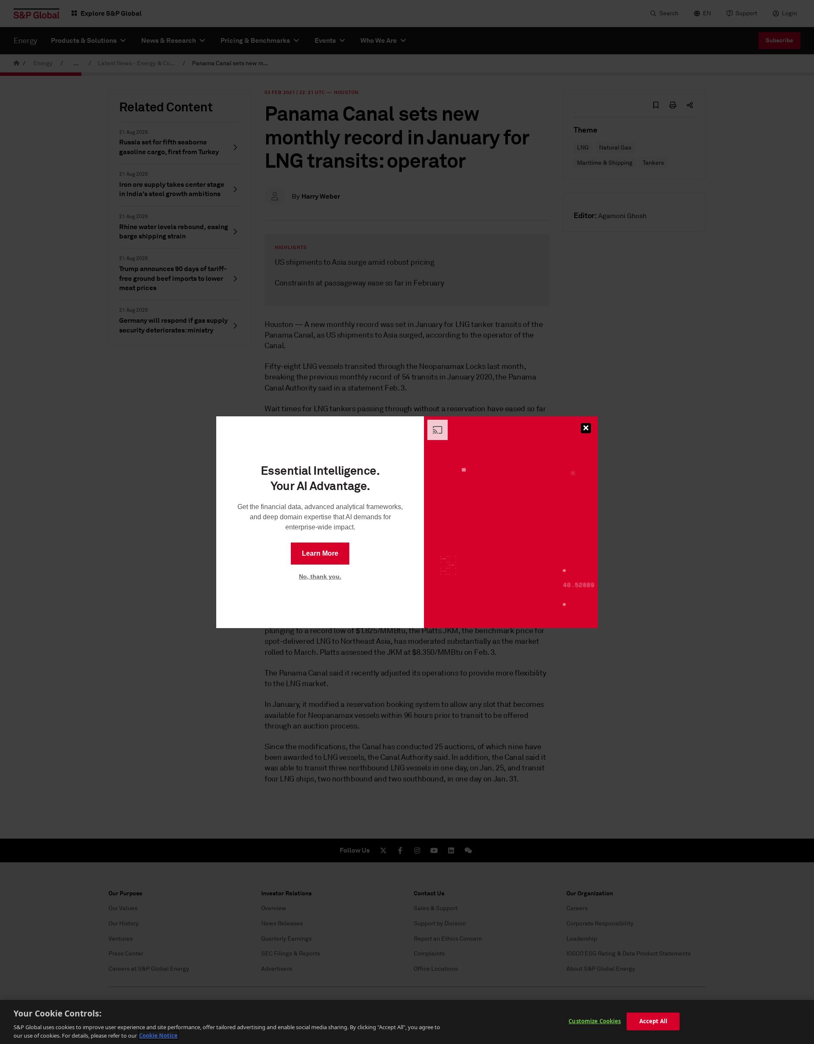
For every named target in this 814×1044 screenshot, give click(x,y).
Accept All (653, 1021)
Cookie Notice (158, 1035)
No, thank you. (320, 576)
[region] (407, 1022)
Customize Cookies (595, 1021)
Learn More (320, 553)
